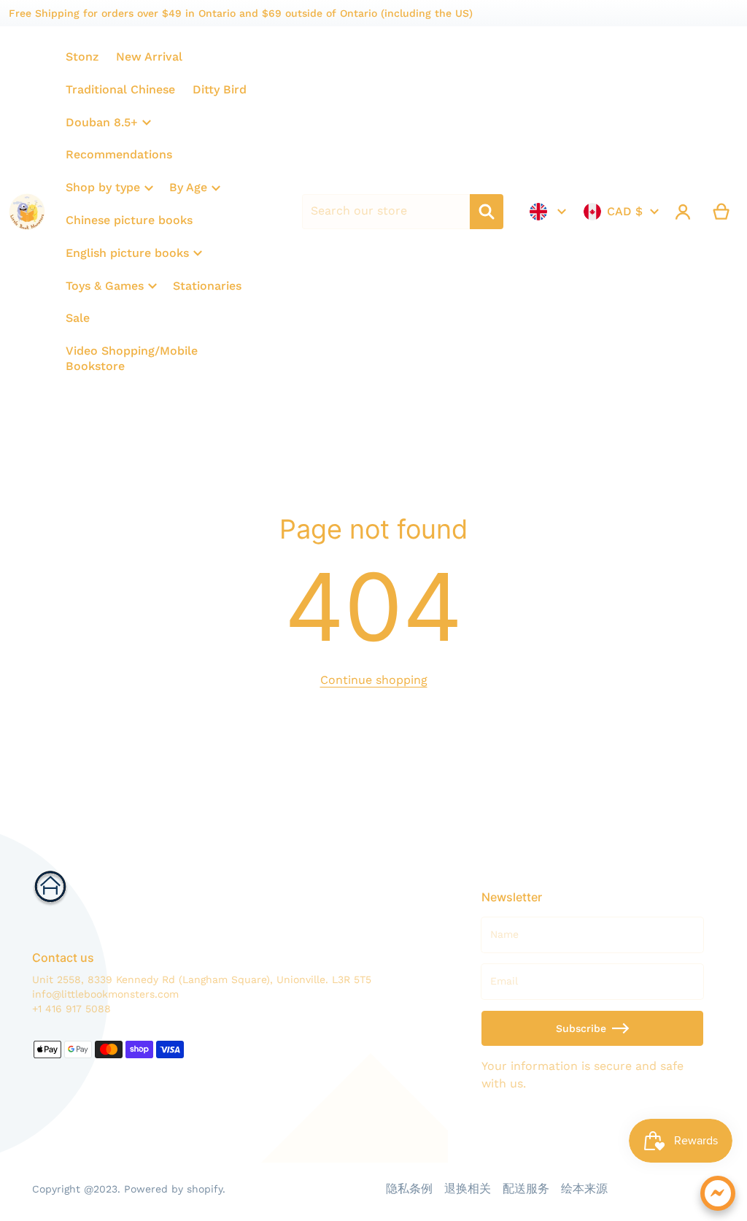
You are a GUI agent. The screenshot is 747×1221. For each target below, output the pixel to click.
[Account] (683, 211)
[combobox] (386, 211)
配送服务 (526, 1188)
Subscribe (581, 1028)
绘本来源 (584, 1188)
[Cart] (721, 211)
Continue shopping (373, 680)
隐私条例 (409, 1188)
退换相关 (467, 1188)
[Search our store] (486, 211)
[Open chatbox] (717, 1193)
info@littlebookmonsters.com (105, 994)
